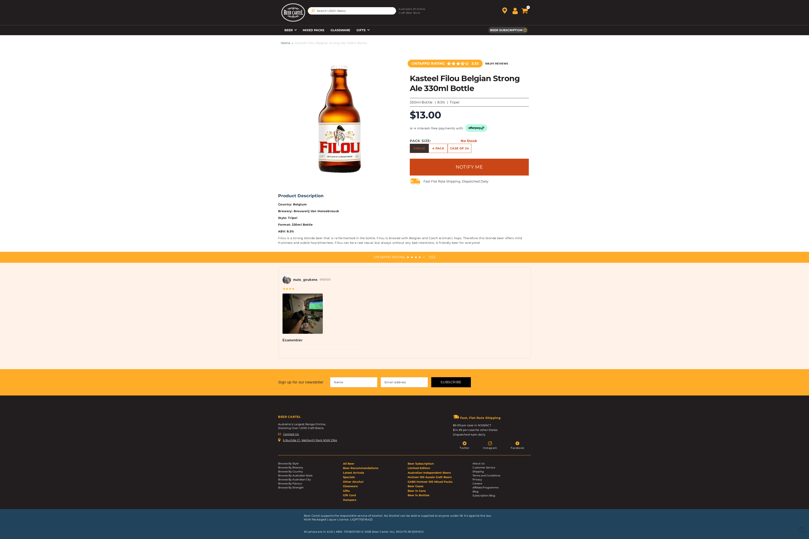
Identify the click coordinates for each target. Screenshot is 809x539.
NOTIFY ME (469, 167)
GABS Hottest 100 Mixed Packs (430, 481)
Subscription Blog (484, 495)
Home (285, 43)
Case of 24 (459, 148)
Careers (477, 483)
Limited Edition (419, 468)
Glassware (340, 30)
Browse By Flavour (290, 483)
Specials (349, 477)
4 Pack (438, 148)
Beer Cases (415, 486)
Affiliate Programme (485, 487)
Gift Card (349, 495)
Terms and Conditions (486, 475)
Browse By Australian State (295, 475)
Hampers (349, 499)
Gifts (361, 30)
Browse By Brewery (290, 467)
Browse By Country (290, 471)
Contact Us (291, 434)
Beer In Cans (417, 490)
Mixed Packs (313, 30)
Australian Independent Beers (429, 472)
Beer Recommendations (360, 468)
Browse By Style (288, 463)
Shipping (478, 471)
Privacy (477, 479)
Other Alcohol (353, 481)
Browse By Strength (291, 487)
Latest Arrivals (353, 472)
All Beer (348, 463)
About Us (479, 463)
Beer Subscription (506, 30)
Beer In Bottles (418, 495)
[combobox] (352, 11)
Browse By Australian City (294, 479)
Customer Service (484, 467)
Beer (288, 30)
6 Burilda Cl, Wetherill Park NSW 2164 (310, 440)
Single (419, 148)
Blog (475, 491)
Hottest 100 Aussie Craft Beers (430, 477)
